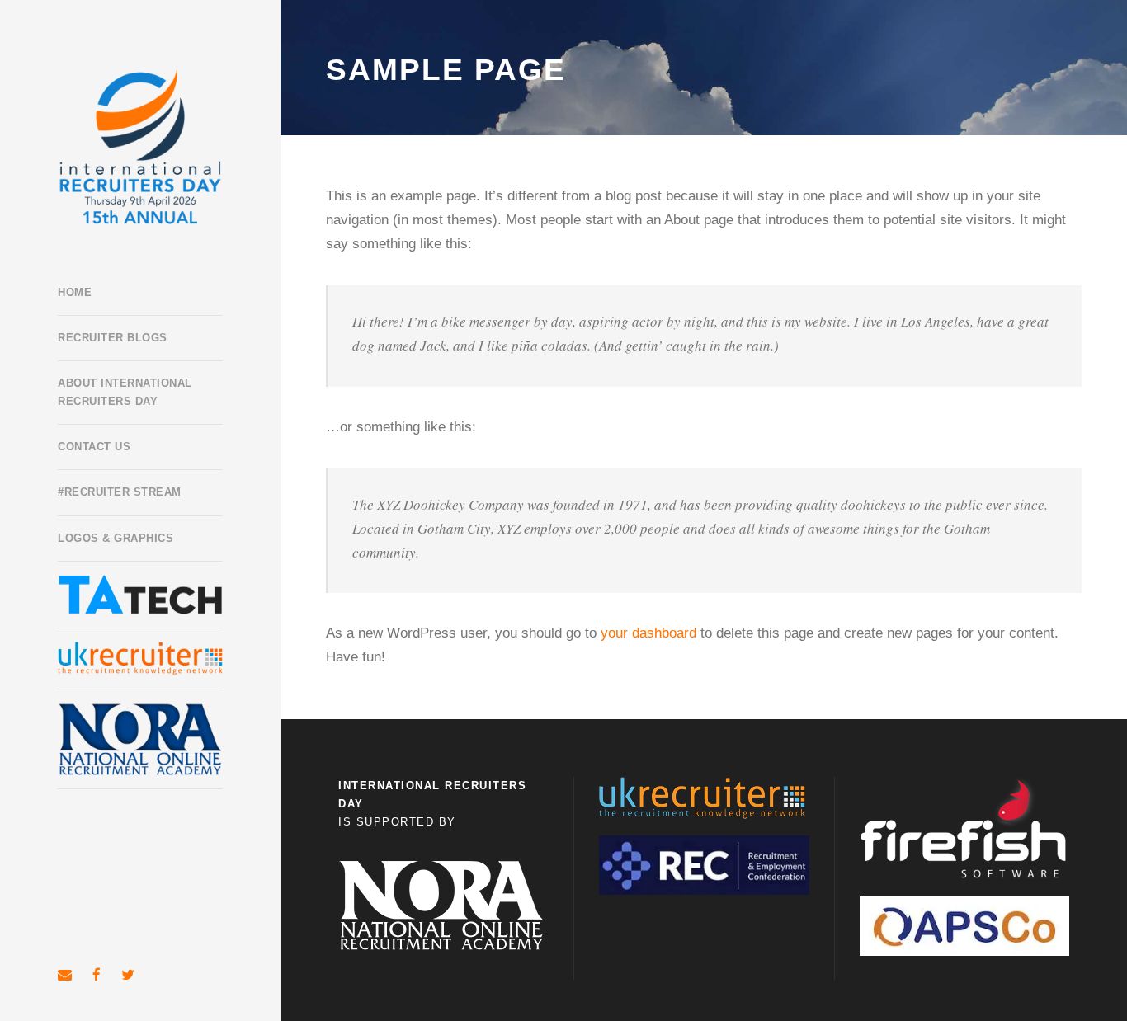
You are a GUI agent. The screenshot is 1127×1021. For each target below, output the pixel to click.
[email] (65, 975)
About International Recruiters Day (125, 392)
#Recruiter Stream (120, 492)
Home (75, 292)
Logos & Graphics (115, 538)
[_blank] (140, 658)
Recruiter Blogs (112, 338)
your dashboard (648, 633)
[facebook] (96, 975)
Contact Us (94, 446)
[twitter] (127, 975)
